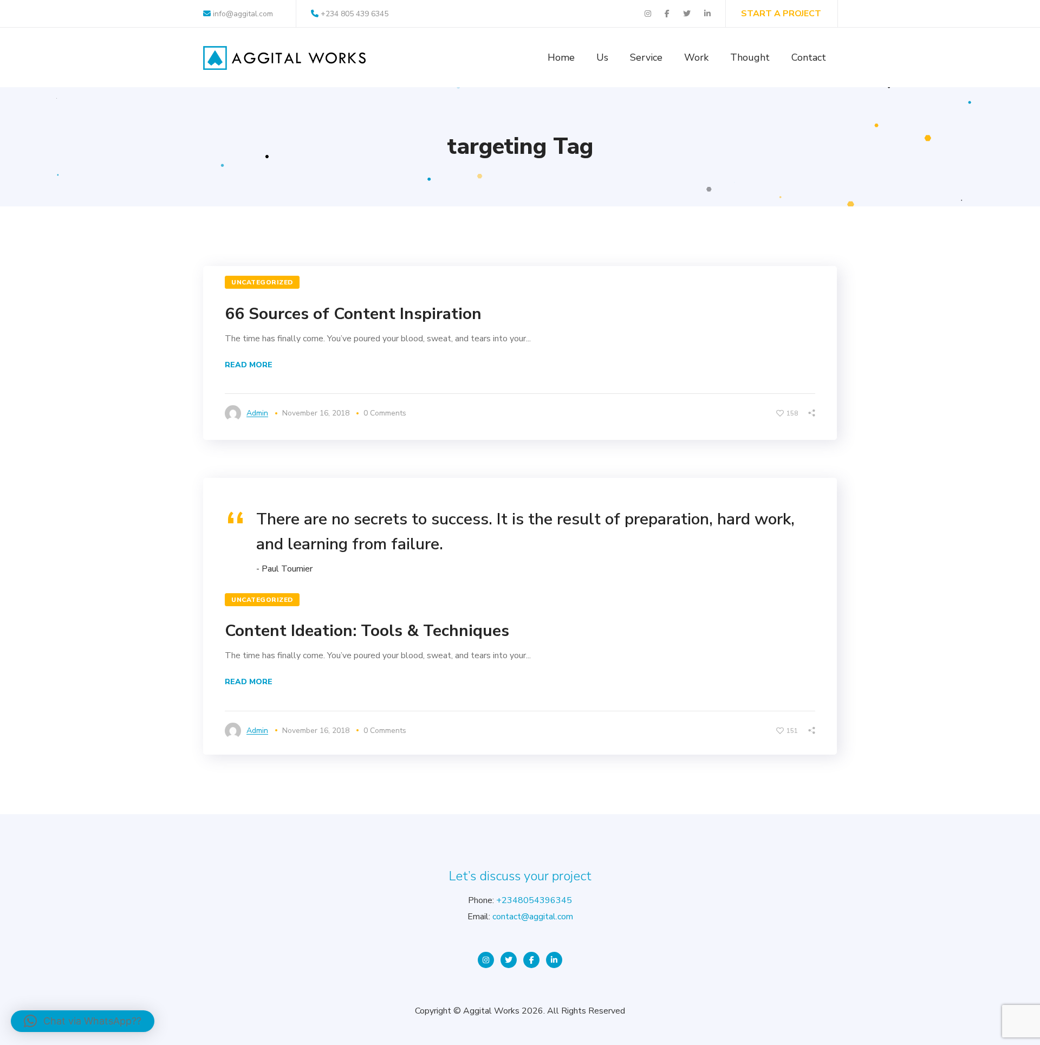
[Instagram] (486, 960)
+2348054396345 (534, 900)
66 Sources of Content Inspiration (353, 314)
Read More (248, 365)
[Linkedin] (554, 960)
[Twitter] (508, 960)
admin (257, 413)
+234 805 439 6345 (354, 14)
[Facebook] (531, 960)
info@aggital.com (242, 14)
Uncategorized (262, 282)
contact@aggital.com (532, 917)
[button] (82, 1021)
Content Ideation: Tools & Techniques (367, 631)
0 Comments (384, 413)
